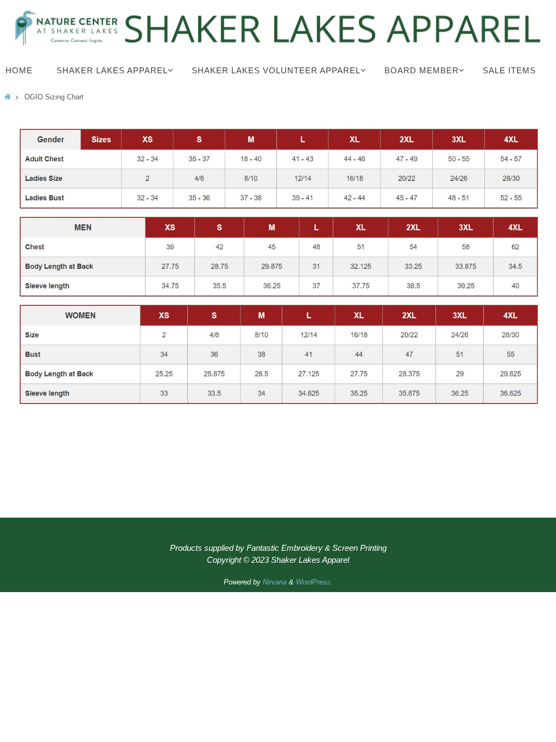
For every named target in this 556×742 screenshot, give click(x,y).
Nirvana (275, 582)
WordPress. (314, 582)
